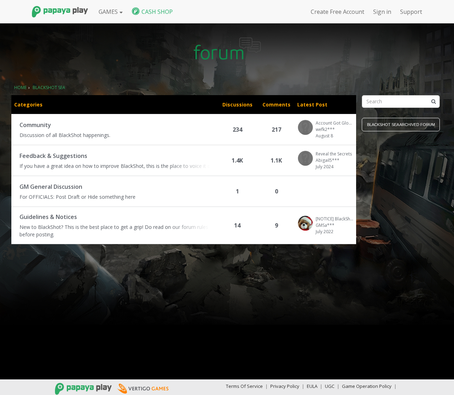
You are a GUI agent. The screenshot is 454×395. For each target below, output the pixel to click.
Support (411, 12)
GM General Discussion (51, 187)
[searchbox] (401, 101)
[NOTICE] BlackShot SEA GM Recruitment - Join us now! (334, 219)
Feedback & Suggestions (53, 156)
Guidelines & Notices (48, 217)
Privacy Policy (284, 386)
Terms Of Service (244, 386)
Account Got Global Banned (334, 123)
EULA (312, 386)
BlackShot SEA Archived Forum (401, 124)
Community (35, 125)
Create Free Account (337, 12)
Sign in (382, 12)
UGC (329, 386)
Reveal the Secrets (334, 154)
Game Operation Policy (367, 386)
